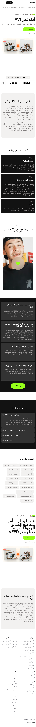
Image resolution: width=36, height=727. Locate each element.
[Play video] (18, 263)
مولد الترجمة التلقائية (30, 653)
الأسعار (33, 675)
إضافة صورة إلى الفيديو (29, 641)
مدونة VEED (32, 685)
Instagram (14, 706)
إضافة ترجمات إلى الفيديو (29, 644)
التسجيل (9, 2)
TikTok (15, 709)
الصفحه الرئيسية (31, 7)
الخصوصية (14, 678)
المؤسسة (32, 678)
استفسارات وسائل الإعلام (11, 690)
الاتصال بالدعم (14, 687)
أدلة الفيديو (32, 694)
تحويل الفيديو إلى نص (30, 665)
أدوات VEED (22, 7)
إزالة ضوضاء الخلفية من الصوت (9, 641)
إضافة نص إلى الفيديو (30, 647)
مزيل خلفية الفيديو (12, 647)
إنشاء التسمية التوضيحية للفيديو (27, 656)
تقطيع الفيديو (14, 7)
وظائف (15, 675)
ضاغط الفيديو (32, 659)
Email (15, 712)
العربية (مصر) (31, 722)
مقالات (33, 688)
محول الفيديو (32, 662)
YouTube (15, 697)
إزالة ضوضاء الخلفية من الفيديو (9, 644)
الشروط (15, 681)
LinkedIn (15, 700)
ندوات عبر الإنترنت (30, 691)
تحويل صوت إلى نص (30, 650)
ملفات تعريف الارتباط (12, 684)
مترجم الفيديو (31, 668)
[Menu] (2, 2)
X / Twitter (14, 703)
